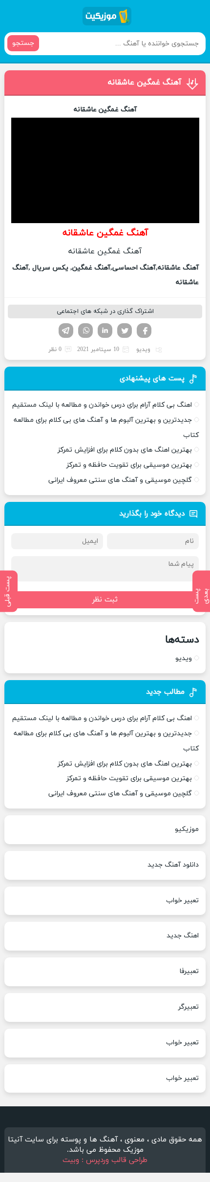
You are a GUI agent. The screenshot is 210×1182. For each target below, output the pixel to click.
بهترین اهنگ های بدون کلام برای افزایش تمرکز (125, 450)
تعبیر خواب (182, 900)
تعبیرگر (188, 1007)
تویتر (124, 330)
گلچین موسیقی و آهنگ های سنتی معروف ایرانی (120, 480)
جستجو (23, 43)
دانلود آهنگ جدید (173, 865)
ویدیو (143, 349)
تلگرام (66, 330)
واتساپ (85, 330)
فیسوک (144, 330)
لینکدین (105, 330)
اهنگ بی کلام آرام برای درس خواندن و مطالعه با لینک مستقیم (102, 405)
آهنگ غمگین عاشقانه (144, 82)
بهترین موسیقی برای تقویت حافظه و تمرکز (129, 465)
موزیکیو (187, 829)
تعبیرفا (189, 971)
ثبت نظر (105, 600)
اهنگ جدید (183, 935)
